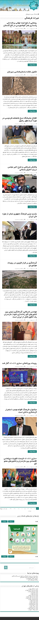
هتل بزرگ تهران (34, 605)
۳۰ (11, 508)
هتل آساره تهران (34, 600)
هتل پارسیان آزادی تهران (31, 590)
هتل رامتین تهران (33, 607)
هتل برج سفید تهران (33, 608)
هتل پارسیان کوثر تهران (32, 596)
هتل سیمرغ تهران (33, 603)
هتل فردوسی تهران (33, 599)
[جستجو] (6, 567)
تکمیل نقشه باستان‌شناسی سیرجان (22, 72)
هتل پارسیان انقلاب (33, 595)
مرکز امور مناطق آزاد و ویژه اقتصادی (29, 577)
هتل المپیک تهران (33, 604)
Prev (11, 521)
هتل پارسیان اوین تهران (32, 598)
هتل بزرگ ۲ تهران (33, 609)
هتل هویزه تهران (34, 602)
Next (4, 521)
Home (36, 14)
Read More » (32, 65)
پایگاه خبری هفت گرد (33, 580)
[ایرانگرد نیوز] (19, 5)
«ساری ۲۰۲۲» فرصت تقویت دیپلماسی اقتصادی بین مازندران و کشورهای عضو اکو (20, 461)
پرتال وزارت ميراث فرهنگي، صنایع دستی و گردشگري (25, 576)
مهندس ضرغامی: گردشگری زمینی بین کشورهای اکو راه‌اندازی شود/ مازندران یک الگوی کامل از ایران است (20, 314)
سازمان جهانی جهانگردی (32, 578)
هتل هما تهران (34, 594)
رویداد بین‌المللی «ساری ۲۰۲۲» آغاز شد (19, 363)
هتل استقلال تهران (33, 589)
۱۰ (18, 508)
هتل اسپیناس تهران (33, 591)
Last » (29, 511)
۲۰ (15, 508)
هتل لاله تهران (34, 592)
